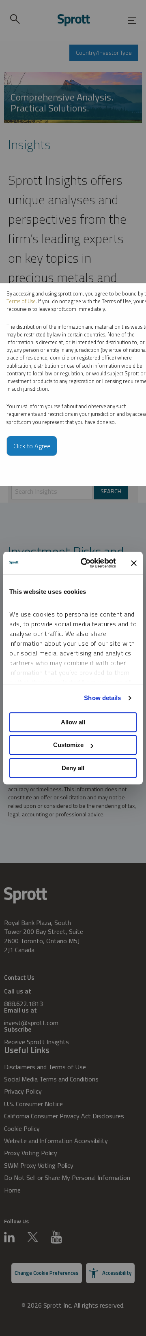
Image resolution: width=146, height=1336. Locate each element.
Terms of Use (21, 301)
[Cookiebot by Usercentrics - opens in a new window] (85, 563)
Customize (68, 744)
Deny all (73, 767)
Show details (102, 697)
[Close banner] (134, 563)
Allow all (73, 722)
